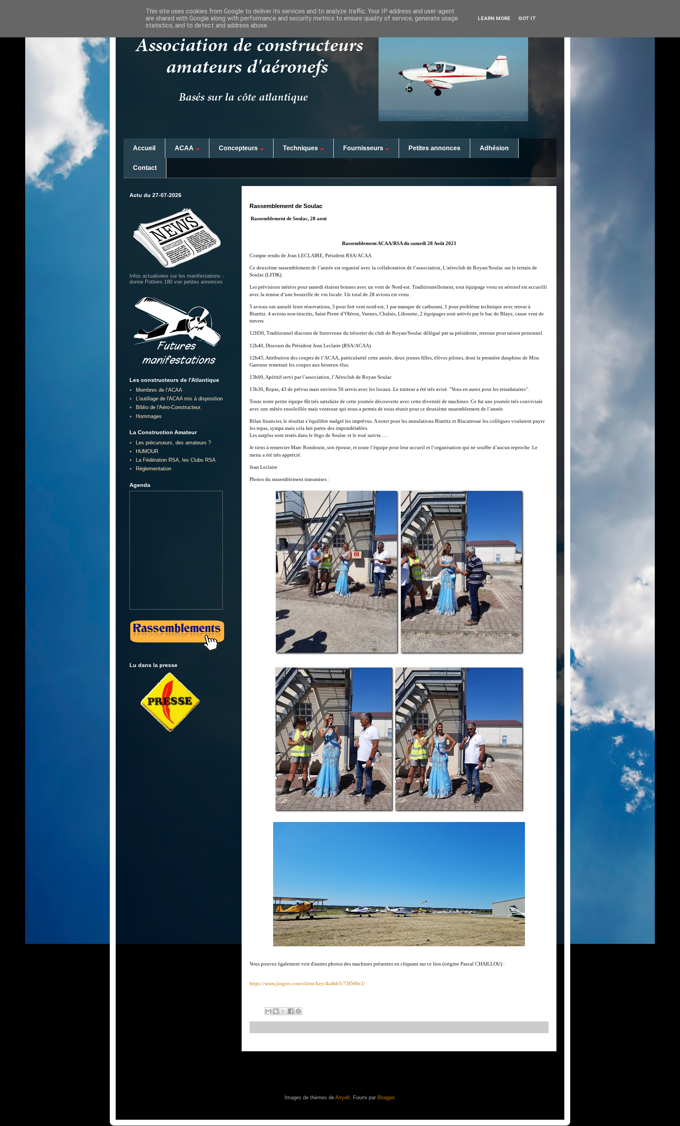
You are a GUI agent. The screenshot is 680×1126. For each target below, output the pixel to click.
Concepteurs (238, 148)
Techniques (300, 148)
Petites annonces (434, 148)
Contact (145, 167)
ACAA (184, 148)
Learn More (494, 18)
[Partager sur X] (283, 1011)
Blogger (385, 1097)
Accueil (144, 148)
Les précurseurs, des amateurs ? (173, 443)
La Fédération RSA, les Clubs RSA (176, 460)
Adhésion (494, 148)
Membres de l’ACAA (159, 390)
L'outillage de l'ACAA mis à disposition (179, 399)
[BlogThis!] (276, 1011)
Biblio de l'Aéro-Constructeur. (168, 407)
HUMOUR (147, 451)
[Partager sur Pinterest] (298, 1011)
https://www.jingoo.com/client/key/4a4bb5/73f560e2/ (307, 983)
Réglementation (153, 469)
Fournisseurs (363, 148)
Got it (527, 18)
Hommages (149, 416)
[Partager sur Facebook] (291, 1011)
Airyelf (342, 1097)
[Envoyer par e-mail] (268, 1011)
